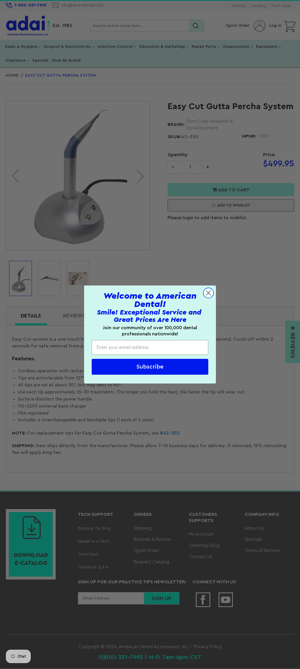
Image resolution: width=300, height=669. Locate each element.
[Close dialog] (208, 293)
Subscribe (150, 367)
